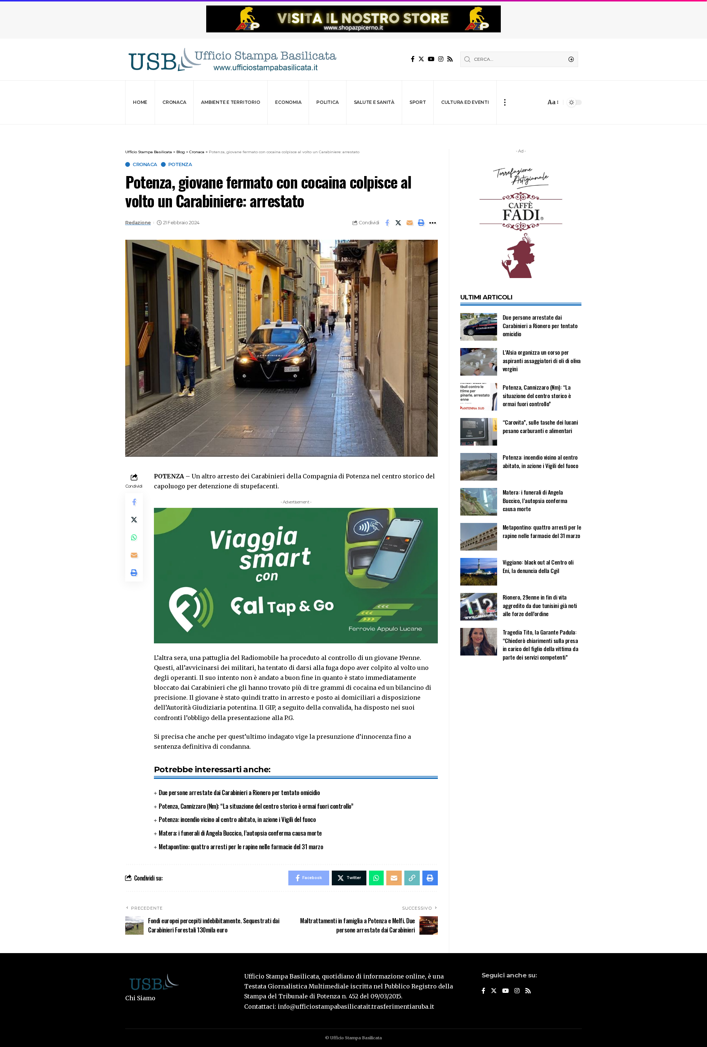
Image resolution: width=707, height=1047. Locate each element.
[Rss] (450, 59)
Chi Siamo (140, 998)
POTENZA (180, 164)
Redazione (138, 222)
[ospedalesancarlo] (353, 129)
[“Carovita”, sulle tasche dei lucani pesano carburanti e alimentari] (478, 432)
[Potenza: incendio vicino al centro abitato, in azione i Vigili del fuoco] (478, 467)
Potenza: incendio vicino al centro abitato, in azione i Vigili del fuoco (237, 819)
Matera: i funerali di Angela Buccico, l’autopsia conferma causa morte (240, 832)
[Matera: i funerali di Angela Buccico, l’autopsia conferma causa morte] (478, 502)
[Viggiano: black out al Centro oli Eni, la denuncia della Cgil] (478, 572)
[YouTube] (431, 59)
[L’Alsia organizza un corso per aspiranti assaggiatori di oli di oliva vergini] (478, 362)
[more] (504, 102)
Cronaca (145, 164)
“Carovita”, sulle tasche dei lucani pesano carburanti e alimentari (540, 426)
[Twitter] (421, 59)
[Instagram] (440, 59)
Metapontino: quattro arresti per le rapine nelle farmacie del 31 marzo (241, 846)
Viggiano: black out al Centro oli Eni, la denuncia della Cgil (538, 566)
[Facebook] (412, 59)
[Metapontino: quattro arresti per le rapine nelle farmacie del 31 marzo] (478, 537)
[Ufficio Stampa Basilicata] (232, 59)
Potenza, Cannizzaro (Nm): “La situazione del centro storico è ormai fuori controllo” (256, 806)
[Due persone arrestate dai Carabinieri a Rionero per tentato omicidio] (478, 327)
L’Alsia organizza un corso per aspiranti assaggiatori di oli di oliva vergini (542, 360)
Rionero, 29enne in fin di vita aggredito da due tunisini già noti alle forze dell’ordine (540, 605)
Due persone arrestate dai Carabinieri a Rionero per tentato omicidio (239, 792)
